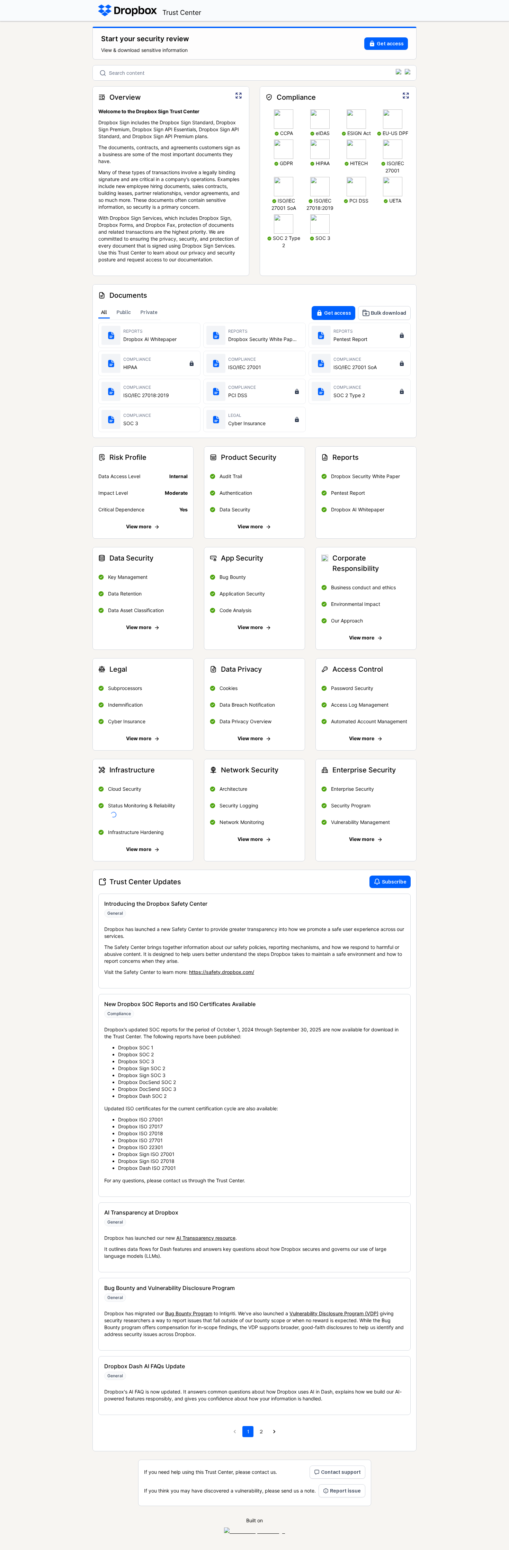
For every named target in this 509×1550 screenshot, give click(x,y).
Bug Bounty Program (188, 1313)
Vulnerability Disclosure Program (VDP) (333, 1313)
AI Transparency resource (205, 1238)
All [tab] (104, 312)
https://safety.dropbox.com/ (221, 972)
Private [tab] (149, 312)
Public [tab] (124, 312)
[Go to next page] (274, 1431)
